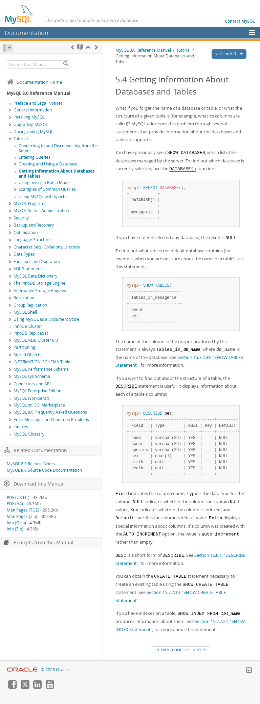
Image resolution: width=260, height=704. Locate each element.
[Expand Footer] (248, 671)
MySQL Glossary (29, 434)
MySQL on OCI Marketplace (39, 405)
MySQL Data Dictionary (35, 276)
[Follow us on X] (24, 687)
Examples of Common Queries (47, 189)
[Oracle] (22, 670)
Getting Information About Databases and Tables (56, 173)
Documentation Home (39, 82)
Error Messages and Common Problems (51, 419)
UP (187, 650)
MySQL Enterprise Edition (37, 391)
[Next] (96, 47)
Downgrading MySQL (33, 131)
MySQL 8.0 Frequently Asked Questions (50, 412)
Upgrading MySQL (31, 124)
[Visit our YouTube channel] (49, 687)
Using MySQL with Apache (43, 197)
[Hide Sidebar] (8, 48)
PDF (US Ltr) (18, 497)
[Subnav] (10, 110)
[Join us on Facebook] (12, 687)
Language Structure (32, 239)
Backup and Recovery (34, 225)
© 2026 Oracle (55, 670)
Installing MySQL (29, 117)
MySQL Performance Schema (41, 369)
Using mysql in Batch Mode (44, 182)
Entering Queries (34, 157)
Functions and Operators (37, 261)
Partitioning (24, 347)
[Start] (80, 47)
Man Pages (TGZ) (23, 510)
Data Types (24, 254)
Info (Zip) (15, 528)
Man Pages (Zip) (22, 516)
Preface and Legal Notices (38, 103)
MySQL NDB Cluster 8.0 (36, 340)
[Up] (87, 47)
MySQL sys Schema (32, 376)
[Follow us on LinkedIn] (37, 687)
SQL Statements (29, 268)
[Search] (65, 64)
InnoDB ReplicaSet (31, 333)
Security (21, 218)
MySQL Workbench (31, 398)
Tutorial (21, 138)
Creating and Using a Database (48, 164)
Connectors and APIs (33, 384)
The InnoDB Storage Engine (39, 283)
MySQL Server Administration (41, 210)
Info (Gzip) (16, 522)
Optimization (26, 232)
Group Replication (30, 305)
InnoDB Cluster (28, 326)
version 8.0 (226, 53)
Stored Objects (27, 355)
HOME (177, 650)
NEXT (197, 650)
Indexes (21, 426)
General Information (33, 110)
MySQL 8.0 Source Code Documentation (44, 470)
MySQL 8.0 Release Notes (31, 463)
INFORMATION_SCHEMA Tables (43, 362)
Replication (24, 298)
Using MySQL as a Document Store (46, 319)
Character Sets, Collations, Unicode (47, 247)
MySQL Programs (30, 203)
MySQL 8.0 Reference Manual (143, 50)
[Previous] (72, 47)
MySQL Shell (25, 312)
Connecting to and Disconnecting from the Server (58, 148)
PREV (164, 650)
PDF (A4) (15, 503)
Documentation (26, 33)
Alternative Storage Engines (40, 290)
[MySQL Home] (19, 14)
